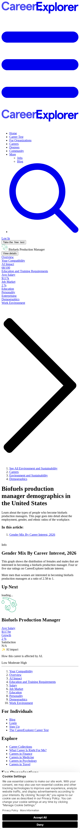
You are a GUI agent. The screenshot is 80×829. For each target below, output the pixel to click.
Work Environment (21, 703)
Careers (14, 143)
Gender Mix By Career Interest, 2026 (32, 534)
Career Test (16, 136)
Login (13, 723)
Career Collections (20, 746)
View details (10, 253)
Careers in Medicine (21, 757)
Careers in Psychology (23, 760)
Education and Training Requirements (32, 682)
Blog (20, 161)
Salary (13, 685)
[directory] (40, 531)
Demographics (18, 699)
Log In (6, 238)
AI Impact (15, 678)
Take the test (13, 242)
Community (16, 151)
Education (15, 692)
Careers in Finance (20, 753)
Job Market (16, 689)
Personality (16, 696)
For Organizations (20, 140)
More (12, 154)
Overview (15, 674)
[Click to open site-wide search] (43, 231)
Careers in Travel (19, 764)
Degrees (14, 147)
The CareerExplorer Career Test (29, 730)
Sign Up (14, 726)
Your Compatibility (21, 671)
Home (13, 133)
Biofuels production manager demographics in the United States (36, 496)
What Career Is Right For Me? (28, 750)
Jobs (20, 158)
